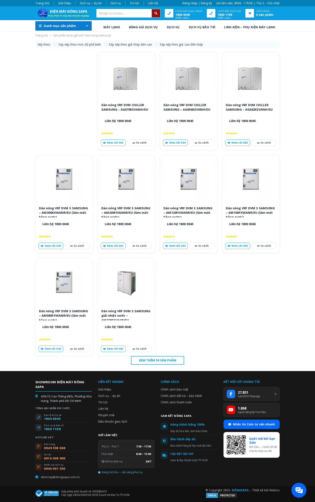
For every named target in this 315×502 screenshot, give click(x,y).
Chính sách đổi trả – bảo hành (181, 396)
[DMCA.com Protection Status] (222, 497)
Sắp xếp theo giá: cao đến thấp (181, 44)
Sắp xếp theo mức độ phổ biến (79, 44)
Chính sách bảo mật (174, 389)
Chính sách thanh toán (176, 402)
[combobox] (128, 13)
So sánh (141, 142)
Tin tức (134, 3)
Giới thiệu (64, 3)
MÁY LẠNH (112, 27)
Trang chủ (42, 3)
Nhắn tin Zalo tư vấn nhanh (254, 424)
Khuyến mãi (106, 415)
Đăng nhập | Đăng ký (197, 3)
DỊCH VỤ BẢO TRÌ (202, 27)
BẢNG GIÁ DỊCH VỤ (143, 27)
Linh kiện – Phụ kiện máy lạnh (249, 27)
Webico (274, 490)
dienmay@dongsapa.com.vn (60, 477)
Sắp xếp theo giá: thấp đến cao (130, 44)
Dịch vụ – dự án (91, 3)
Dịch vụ (115, 3)
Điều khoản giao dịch (112, 421)
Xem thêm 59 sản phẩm (157, 360)
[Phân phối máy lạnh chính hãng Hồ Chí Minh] (62, 13)
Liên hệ (153, 3)
